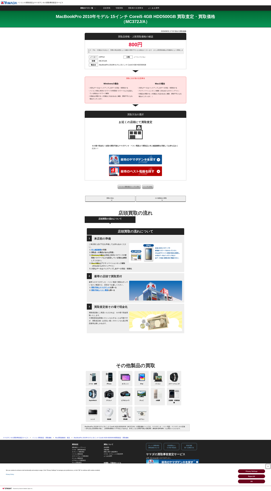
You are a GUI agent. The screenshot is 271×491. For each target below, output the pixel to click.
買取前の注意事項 (135, 8)
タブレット (125, 384)
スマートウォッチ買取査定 (80, 456)
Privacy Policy (10, 474)
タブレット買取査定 (78, 452)
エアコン (141, 419)
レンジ (93, 419)
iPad (141, 384)
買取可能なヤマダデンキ (100, 287)
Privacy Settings (251, 471)
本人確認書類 (96, 250)
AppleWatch (93, 400)
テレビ (142, 400)
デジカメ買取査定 (77, 458)
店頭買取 (107, 8)
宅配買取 (119, 8)
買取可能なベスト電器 (99, 290)
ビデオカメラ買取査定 (79, 460)
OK (251, 481)
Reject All (251, 476)
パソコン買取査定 (77, 454)
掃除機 (125, 419)
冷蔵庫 (158, 400)
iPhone (109, 384)
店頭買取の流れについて (110, 219)
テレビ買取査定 (77, 462)
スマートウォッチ (174, 384)
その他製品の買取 (161, 198)
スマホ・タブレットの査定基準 (113, 454)
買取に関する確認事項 (111, 452)
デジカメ (109, 400)
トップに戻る (147, 187)
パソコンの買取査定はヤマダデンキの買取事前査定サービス (40, 2)
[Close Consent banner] (268, 466)
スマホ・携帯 (93, 384)
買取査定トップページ (79, 447)
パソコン (158, 384)
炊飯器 (109, 419)
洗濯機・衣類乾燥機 (174, 401)
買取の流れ (110, 198)
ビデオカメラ (125, 400)
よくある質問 (153, 8)
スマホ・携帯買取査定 (79, 449)
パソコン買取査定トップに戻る (129, 187)
